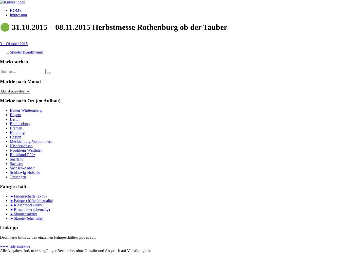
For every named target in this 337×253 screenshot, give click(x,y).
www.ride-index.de (15, 246)
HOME (16, 10)
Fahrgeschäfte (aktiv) (30, 196)
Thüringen (18, 177)
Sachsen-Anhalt (22, 168)
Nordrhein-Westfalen (26, 150)
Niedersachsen (21, 146)
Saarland (16, 159)
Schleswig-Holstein (25, 172)
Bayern (15, 115)
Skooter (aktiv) (25, 214)
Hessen (15, 137)
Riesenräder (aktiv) (28, 205)
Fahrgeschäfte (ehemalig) (33, 201)
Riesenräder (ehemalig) (32, 209)
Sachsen (16, 164)
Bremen (16, 128)
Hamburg (17, 132)
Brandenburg (20, 124)
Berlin (14, 119)
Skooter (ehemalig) (28, 218)
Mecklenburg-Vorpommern (31, 141)
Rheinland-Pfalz (22, 155)
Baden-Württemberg (26, 110)
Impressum (18, 15)
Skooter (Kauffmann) (26, 52)
